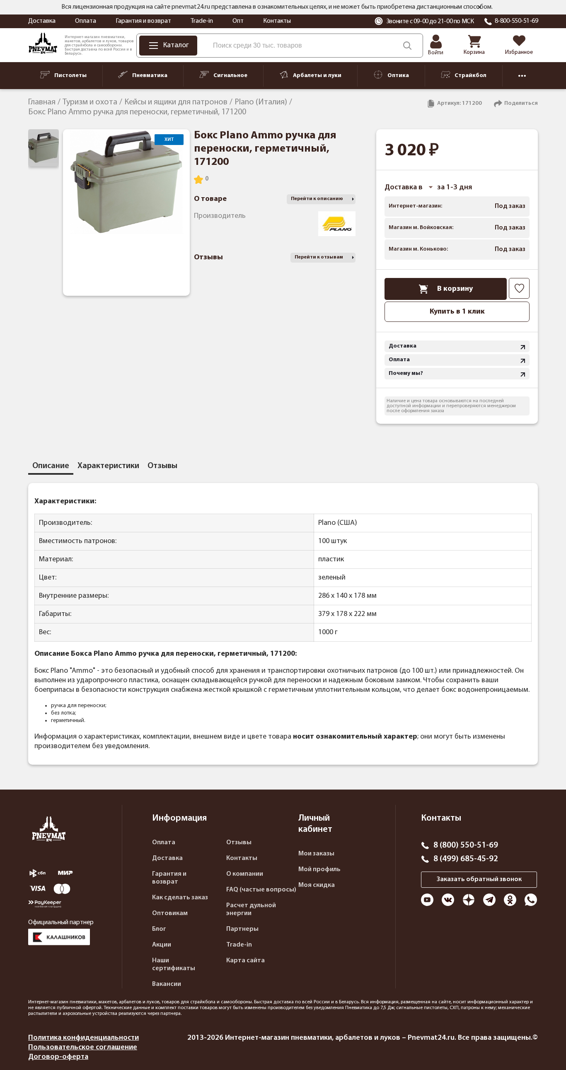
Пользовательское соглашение (82, 1047)
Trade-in (202, 21)
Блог (159, 929)
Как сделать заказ (180, 897)
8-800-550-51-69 (516, 21)
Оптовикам (170, 913)
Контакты (277, 21)
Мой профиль (319, 869)
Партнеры (242, 929)
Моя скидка (316, 885)
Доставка (42, 21)
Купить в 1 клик (457, 312)
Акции (161, 945)
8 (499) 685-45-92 (465, 859)
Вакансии (166, 984)
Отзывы (239, 842)
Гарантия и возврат (143, 21)
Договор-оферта (58, 1057)
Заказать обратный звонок (479, 879)
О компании (244, 874)
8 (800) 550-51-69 (465, 845)
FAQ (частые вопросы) (261, 889)
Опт (238, 21)
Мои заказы (316, 853)
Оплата (85, 21)
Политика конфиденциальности (83, 1038)
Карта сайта (245, 960)
